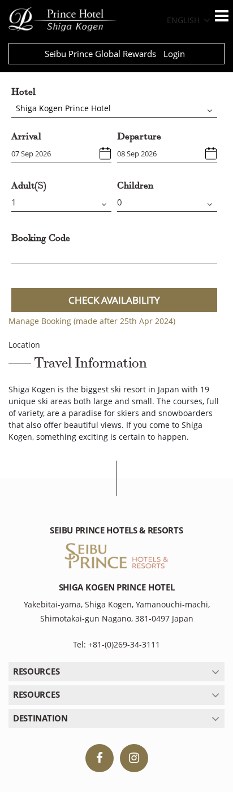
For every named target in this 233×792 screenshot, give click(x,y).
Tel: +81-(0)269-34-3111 (116, 644)
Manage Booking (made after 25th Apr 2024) (91, 321)
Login (174, 53)
